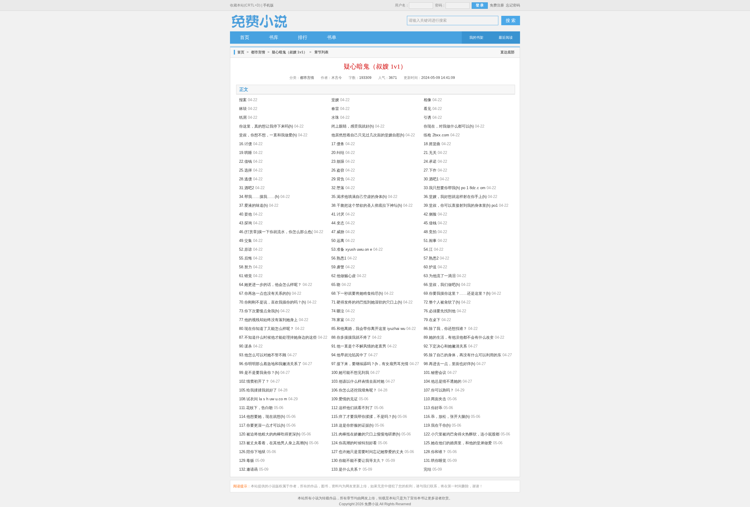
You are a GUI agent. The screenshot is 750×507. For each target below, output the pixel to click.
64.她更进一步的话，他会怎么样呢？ (270, 284)
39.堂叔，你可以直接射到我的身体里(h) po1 (461, 205)
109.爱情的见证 (344, 399)
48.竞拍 (430, 232)
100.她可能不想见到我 (350, 372)
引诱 (427, 117)
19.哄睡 (245, 152)
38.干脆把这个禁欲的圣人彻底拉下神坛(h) (366, 205)
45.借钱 (430, 223)
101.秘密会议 (435, 372)
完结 (427, 469)
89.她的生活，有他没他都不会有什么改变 (459, 337)
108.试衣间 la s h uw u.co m (263, 399)
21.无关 (430, 152)
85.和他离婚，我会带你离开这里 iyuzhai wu (368, 328)
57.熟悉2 (431, 258)
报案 (243, 100)
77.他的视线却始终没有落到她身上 (268, 320)
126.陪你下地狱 (252, 452)
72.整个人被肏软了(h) (442, 302)
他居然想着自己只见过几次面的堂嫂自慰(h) (367, 135)
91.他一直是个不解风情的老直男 (358, 346)
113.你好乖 (433, 408)
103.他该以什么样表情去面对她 (357, 381)
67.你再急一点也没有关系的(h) (265, 293)
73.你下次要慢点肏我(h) (259, 311)
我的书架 (476, 37)
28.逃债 (245, 179)
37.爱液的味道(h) (253, 205)
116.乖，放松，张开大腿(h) (447, 416)
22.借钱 (245, 161)
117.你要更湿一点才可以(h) (262, 425)
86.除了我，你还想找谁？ (445, 328)
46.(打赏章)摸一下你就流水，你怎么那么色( (276, 232)
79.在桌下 (432, 320)
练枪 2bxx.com (436, 135)
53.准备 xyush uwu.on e (351, 249)
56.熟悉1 (338, 258)
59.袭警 (337, 267)
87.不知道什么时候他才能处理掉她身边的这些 (278, 337)
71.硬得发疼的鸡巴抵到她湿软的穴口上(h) (366, 302)
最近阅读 (506, 37)
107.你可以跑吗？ (439, 390)
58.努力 (245, 267)
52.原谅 (245, 249)
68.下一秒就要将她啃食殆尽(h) (357, 293)
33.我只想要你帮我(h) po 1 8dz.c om (454, 188)
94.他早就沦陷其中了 (349, 355)
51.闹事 (430, 240)
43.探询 (245, 223)
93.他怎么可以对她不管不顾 (262, 355)
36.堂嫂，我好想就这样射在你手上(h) (455, 196)
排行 (302, 37)
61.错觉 (245, 276)
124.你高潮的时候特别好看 (354, 443)
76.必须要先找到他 (440, 311)
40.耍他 (245, 214)
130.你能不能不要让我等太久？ (357, 460)
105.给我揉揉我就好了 (258, 390)
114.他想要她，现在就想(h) (262, 416)
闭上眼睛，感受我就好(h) (352, 126)
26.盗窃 (337, 170)
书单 (331, 37)
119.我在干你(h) (437, 425)
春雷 (335, 108)
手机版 (268, 5)
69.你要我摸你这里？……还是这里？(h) (457, 293)
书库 (273, 37)
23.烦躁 (337, 161)
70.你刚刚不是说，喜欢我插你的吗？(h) (272, 302)
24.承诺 (430, 161)
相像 (427, 100)
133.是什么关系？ (346, 469)
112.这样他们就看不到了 (352, 408)
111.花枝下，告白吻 (256, 408)
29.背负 (337, 179)
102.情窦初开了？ (254, 381)
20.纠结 (337, 152)
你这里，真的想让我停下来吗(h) (266, 126)
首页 (244, 37)
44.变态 (337, 223)
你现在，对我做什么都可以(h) (449, 126)
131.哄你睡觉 (435, 460)
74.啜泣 (337, 311)
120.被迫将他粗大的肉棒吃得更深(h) (269, 434)
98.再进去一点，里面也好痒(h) (449, 364)
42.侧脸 (430, 214)
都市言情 (258, 52)
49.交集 (245, 240)
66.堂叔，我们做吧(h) (442, 284)
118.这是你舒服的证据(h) (352, 425)
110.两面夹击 (435, 399)
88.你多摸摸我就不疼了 (351, 337)
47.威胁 (337, 232)
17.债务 (337, 144)
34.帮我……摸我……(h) (259, 196)
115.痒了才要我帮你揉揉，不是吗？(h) (363, 416)
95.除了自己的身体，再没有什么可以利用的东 (462, 355)
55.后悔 (245, 258)
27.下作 (430, 170)
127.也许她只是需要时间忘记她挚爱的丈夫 (367, 452)
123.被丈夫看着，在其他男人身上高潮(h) (273, 443)
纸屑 (243, 117)
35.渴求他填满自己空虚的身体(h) (359, 196)
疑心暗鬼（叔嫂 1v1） (289, 52)
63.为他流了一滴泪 (440, 276)
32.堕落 (337, 188)
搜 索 (511, 20)
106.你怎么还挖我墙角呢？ (354, 390)
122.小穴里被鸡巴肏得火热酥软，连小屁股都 (462, 434)
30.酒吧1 (431, 179)
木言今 (336, 78)
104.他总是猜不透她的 (442, 381)
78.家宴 (337, 320)
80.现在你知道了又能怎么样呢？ (266, 328)
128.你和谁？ (435, 452)
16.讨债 (245, 144)
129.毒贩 (246, 460)
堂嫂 (335, 100)
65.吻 (335, 284)
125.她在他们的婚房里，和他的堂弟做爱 (458, 443)
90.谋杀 (245, 346)
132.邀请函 (248, 469)
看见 (427, 108)
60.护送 (430, 267)
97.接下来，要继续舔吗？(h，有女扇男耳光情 (369, 364)
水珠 (335, 117)
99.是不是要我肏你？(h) (259, 372)
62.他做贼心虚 (343, 276)
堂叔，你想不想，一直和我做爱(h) (268, 135)
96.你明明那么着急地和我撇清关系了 (270, 364)
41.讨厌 (337, 214)
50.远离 (337, 240)
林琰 (243, 108)
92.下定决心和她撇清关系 (445, 346)
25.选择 (245, 170)
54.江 (428, 249)
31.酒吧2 (246, 188)
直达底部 (507, 52)
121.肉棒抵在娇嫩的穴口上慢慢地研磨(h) (365, 434)
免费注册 (497, 5)
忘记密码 (513, 5)
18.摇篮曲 (432, 144)
